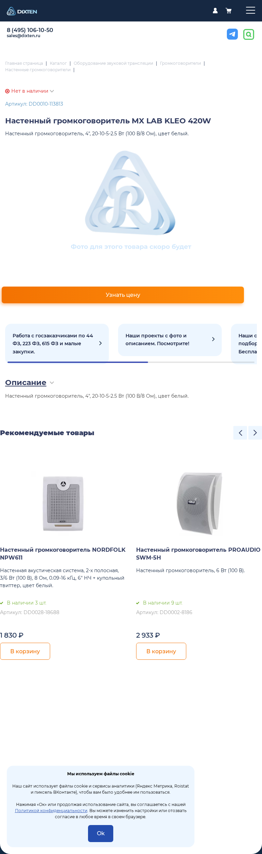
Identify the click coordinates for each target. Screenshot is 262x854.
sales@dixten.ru (24, 35)
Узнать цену (123, 295)
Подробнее (57, 344)
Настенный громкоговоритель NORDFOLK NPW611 (63, 554)
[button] (240, 433)
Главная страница (24, 63)
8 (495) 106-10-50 (30, 30)
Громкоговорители (180, 63)
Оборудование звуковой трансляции (113, 63)
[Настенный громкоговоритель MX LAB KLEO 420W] (131, 200)
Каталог (58, 63)
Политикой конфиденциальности (51, 810)
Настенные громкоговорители (38, 69)
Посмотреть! (170, 340)
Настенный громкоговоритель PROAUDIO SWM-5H (198, 554)
